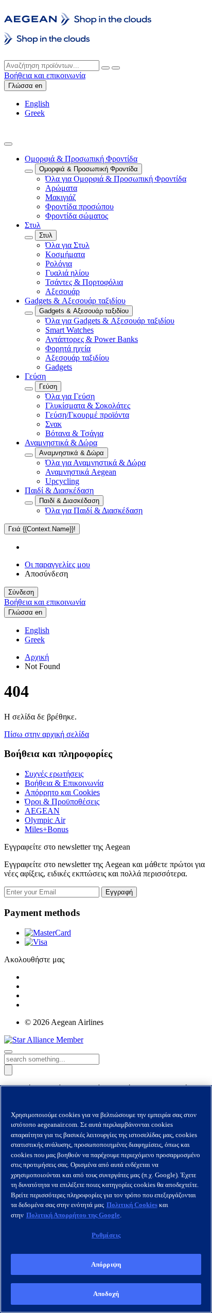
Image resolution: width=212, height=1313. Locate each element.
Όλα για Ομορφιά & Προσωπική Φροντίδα (115, 178)
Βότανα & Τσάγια (74, 433)
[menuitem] (116, 187)
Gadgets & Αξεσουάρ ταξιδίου (75, 300)
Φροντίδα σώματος (76, 215)
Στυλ (33, 225)
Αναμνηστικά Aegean (80, 471)
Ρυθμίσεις (106, 1235)
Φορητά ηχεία (68, 348)
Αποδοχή (106, 1294)
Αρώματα (61, 188)
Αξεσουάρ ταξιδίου (77, 357)
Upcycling (62, 481)
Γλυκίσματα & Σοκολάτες (87, 405)
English (37, 103)
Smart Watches (69, 330)
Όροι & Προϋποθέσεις (62, 801)
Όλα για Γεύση (70, 396)
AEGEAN (42, 810)
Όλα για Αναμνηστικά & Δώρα (95, 462)
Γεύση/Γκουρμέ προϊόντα (87, 414)
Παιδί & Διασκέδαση (59, 490)
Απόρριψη (106, 1264)
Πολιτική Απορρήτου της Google (73, 1215)
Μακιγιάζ (60, 197)
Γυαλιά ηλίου (67, 272)
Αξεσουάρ (62, 291)
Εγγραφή (119, 892)
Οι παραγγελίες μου (57, 564)
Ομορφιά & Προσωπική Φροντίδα (81, 158)
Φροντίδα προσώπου (79, 206)
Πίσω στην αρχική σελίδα (46, 734)
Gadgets (58, 367)
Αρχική (37, 657)
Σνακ (53, 424)
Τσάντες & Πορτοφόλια (84, 282)
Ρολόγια (58, 263)
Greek (35, 113)
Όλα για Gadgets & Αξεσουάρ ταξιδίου (109, 320)
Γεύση (35, 376)
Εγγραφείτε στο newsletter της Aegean (67, 846)
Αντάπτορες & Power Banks (91, 339)
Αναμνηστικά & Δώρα (61, 442)
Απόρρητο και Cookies (62, 792)
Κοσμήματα (65, 254)
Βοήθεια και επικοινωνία (44, 75)
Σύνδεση (21, 592)
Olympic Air (45, 820)
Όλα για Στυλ (67, 245)
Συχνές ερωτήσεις (54, 773)
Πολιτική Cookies (132, 1205)
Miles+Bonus (46, 829)
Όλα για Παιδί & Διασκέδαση (94, 510)
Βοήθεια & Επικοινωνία (64, 783)
